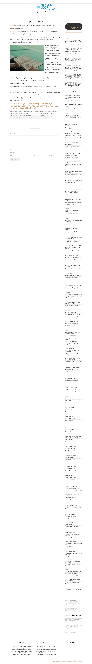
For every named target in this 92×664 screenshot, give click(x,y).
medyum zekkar (72, 626)
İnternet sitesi (12, 152)
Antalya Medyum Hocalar (70, 452)
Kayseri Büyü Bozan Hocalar (71, 556)
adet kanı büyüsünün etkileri (72, 618)
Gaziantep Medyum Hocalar (70, 470)
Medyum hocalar (13, 31)
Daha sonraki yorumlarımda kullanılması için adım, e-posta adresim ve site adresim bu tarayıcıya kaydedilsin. (31, 155)
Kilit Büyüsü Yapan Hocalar (70, 365)
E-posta (11, 149)
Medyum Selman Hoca (69, 429)
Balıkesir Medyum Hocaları (70, 514)
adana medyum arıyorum (70, 619)
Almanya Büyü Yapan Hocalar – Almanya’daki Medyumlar (71, 521)
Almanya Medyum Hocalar (74, 51)
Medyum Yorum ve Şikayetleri (71, 341)
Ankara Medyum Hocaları (70, 532)
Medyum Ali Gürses (69, 416)
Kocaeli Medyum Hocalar (70, 479)
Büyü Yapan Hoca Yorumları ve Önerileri (73, 119)
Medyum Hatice (68, 405)
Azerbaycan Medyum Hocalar (71, 486)
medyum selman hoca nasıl (29, 117)
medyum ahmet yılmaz (69, 605)
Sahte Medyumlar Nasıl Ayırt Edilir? (72, 250)
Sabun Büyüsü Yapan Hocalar (71, 393)
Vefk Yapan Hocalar (69, 371)
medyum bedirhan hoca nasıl (16, 113)
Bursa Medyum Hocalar (69, 459)
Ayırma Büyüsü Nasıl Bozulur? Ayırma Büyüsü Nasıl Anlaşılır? (72, 306)
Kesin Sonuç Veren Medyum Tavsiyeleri (73, 316)
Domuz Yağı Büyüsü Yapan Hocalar (72, 146)
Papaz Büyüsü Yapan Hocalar (71, 178)
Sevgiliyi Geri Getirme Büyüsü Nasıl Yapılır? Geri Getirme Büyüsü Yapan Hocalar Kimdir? (72, 242)
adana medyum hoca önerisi (72, 630)
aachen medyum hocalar (75, 600)
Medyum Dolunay (68, 441)
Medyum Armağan (68, 444)
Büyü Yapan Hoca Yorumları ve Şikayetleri (73, 151)
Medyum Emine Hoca (69, 420)
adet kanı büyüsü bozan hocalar (74, 624)
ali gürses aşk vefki (75, 615)
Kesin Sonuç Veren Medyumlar (71, 319)
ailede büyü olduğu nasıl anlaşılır (73, 602)
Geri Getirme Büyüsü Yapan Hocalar (72, 133)
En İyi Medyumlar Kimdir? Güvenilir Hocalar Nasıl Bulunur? (72, 347)
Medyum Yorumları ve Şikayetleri (71, 321)
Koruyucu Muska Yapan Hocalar (71, 391)
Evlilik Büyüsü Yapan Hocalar (71, 122)
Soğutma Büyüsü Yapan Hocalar (71, 380)
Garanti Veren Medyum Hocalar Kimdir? (73, 184)
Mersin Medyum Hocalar (70, 448)
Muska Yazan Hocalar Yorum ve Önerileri (73, 300)
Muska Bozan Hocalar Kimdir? (71, 356)
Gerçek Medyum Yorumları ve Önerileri (73, 257)
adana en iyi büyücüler (77, 612)
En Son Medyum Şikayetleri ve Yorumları (73, 104)
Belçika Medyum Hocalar (70, 468)
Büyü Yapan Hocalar (69, 376)
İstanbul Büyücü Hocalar (70, 530)
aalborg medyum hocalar (77, 604)
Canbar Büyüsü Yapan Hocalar (71, 373)
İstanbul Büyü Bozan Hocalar (71, 573)
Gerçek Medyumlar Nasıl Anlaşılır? (72, 142)
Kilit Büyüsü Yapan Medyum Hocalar (72, 204)
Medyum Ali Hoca (68, 434)
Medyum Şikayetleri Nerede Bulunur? (72, 186)
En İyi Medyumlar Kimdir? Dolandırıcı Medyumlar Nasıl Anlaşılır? (72, 168)
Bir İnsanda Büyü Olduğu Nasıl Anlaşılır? (73, 335)
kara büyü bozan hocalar (70, 617)
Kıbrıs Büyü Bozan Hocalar (70, 516)
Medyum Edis (67, 398)
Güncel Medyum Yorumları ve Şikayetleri (73, 137)
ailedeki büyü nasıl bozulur (70, 625)
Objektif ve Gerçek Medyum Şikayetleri (73, 245)
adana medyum (75, 629)
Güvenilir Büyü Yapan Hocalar (71, 259)
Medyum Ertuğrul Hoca (69, 439)
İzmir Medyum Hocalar (69, 464)
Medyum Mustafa (68, 409)
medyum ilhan (68, 623)
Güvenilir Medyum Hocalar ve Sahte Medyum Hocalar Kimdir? (72, 359)
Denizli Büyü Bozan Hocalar (70, 541)
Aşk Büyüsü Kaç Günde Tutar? (71, 131)
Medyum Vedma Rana (69, 402)
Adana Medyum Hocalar (70, 484)
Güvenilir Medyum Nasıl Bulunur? (72, 255)
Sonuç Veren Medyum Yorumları (71, 323)
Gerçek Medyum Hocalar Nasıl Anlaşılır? (73, 117)
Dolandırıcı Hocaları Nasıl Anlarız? (71, 277)
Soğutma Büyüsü (68, 382)
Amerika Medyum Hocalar (70, 524)
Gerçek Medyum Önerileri (70, 279)
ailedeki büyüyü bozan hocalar (71, 603)
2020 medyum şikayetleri (77, 618)
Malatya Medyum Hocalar (70, 450)
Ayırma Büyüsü (68, 106)
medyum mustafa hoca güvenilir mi (44, 115)
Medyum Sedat (68, 427)
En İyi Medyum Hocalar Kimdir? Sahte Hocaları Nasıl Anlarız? (72, 291)
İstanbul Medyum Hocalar (70, 461)
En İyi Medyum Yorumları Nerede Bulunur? (73, 180)
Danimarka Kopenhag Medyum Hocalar (73, 571)
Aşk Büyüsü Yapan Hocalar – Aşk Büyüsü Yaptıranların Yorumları (73, 238)
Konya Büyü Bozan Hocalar (70, 497)
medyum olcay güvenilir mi (16, 117)
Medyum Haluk (68, 400)
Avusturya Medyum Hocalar (70, 466)
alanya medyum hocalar (74, 621)
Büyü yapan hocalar (14, 25)
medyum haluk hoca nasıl (15, 115)
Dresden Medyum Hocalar (70, 477)
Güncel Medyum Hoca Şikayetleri (72, 369)
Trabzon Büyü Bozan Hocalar (71, 549)
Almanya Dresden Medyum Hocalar (72, 488)
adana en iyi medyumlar (72, 632)
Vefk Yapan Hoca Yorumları (70, 197)
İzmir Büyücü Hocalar (69, 499)
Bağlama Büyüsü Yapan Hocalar (75, 44)
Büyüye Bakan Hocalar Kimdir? (71, 182)
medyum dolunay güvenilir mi (45, 113)
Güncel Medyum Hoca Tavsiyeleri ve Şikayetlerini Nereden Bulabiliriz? (72, 288)
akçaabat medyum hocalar (77, 610)
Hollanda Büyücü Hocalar (70, 551)
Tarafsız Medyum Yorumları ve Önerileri (73, 285)
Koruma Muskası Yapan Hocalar (71, 115)
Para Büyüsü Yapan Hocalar (70, 235)
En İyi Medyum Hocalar (69, 144)
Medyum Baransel (68, 422)
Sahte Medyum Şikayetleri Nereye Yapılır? (73, 202)
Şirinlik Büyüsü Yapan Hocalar (71, 378)
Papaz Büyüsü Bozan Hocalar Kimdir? (72, 226)
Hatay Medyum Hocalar (70, 457)
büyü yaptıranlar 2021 (28, 111)
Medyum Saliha (68, 411)
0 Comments (12, 121)
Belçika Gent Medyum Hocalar (71, 505)
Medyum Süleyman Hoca (70, 413)
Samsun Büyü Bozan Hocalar (71, 518)
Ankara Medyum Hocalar (70, 481)
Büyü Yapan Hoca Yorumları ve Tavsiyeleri (73, 153)
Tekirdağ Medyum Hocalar (70, 546)
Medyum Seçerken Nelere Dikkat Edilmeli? (73, 294)
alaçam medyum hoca (69, 599)
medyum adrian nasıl (38, 111)
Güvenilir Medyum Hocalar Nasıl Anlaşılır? (73, 135)
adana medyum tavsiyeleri (70, 614)
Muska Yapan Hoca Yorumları (71, 155)
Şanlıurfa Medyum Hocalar (70, 455)
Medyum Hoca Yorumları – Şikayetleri (72, 95)
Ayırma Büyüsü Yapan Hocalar (71, 387)
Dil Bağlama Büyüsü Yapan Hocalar (72, 367)
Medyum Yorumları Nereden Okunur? (72, 148)
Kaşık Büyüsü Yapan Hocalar (71, 385)
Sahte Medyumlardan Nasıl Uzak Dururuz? (73, 189)
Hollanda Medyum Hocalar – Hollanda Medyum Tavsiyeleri (72, 580)
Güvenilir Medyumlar (69, 223)
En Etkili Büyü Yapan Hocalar (71, 312)
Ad (10, 146)
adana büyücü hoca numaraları (74, 607)
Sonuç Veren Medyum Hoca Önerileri (72, 314)
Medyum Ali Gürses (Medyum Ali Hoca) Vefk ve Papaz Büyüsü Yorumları (73, 437)
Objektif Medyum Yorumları (70, 253)
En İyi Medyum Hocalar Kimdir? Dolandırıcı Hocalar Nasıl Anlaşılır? (73, 333)
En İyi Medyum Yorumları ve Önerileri (72, 140)
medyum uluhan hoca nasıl (43, 117)
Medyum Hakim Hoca (69, 407)
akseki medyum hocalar (73, 609)
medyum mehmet (72, 628)
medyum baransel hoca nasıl (51, 111)
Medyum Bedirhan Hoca (70, 418)
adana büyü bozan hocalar (70, 601)
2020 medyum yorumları (72, 604)
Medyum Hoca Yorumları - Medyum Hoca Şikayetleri (60, 661)
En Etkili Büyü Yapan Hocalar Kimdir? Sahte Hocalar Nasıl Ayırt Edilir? (72, 192)
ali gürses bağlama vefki (69, 611)
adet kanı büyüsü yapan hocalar (72, 627)
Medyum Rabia (68, 431)
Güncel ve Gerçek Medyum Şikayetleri (73, 275)
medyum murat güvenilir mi (29, 115)
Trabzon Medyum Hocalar (70, 475)
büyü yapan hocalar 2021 (15, 111)
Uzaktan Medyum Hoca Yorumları (72, 353)
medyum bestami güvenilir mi (30, 113)
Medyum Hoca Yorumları (71, 646)
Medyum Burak (68, 425)
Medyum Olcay (71, 37)
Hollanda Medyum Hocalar (70, 446)
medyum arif (77, 611)
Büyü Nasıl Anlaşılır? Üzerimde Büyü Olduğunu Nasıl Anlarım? (72, 303)
